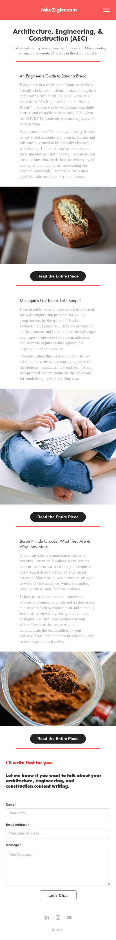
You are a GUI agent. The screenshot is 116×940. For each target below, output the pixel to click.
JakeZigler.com (58, 9)
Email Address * (17, 824)
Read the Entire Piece (58, 276)
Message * (13, 845)
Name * (11, 804)
